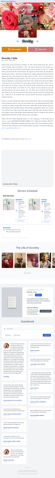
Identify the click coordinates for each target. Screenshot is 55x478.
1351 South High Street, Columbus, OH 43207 (21, 215)
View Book (30, 295)
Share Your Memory (45, 311)
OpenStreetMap (29, 474)
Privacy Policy (23, 471)
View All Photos (27, 273)
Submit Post (47, 335)
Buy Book (38, 295)
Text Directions (21, 220)
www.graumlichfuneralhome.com (11, 128)
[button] (9, 203)
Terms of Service (31, 471)
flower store (28, 139)
